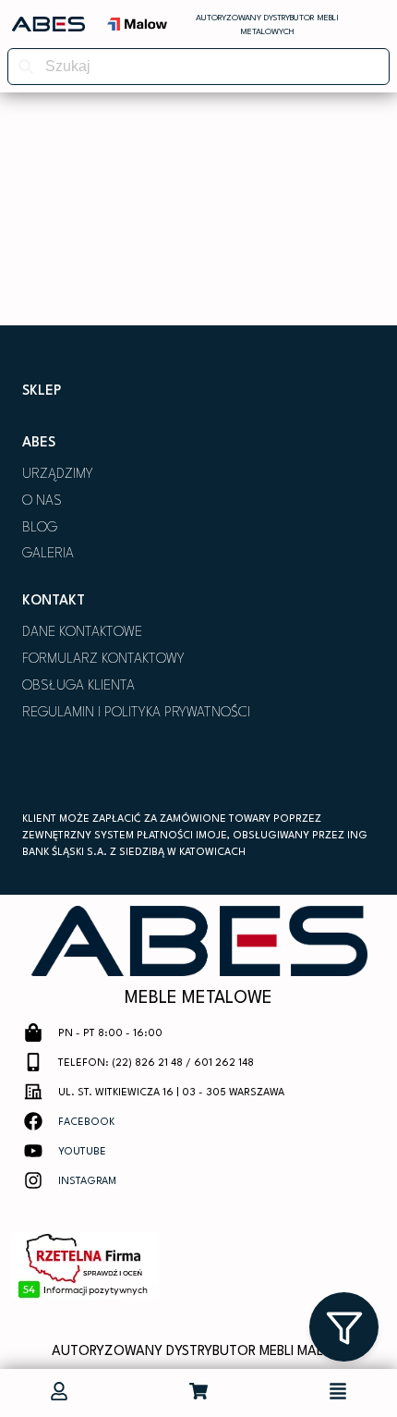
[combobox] (198, 66)
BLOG (39, 528)
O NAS (42, 501)
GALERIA (48, 554)
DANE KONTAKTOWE (82, 633)
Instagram (87, 1182)
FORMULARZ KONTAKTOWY (103, 659)
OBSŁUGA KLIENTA (78, 686)
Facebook (86, 1123)
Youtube (82, 1152)
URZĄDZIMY (57, 475)
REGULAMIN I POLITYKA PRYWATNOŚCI (136, 713)
